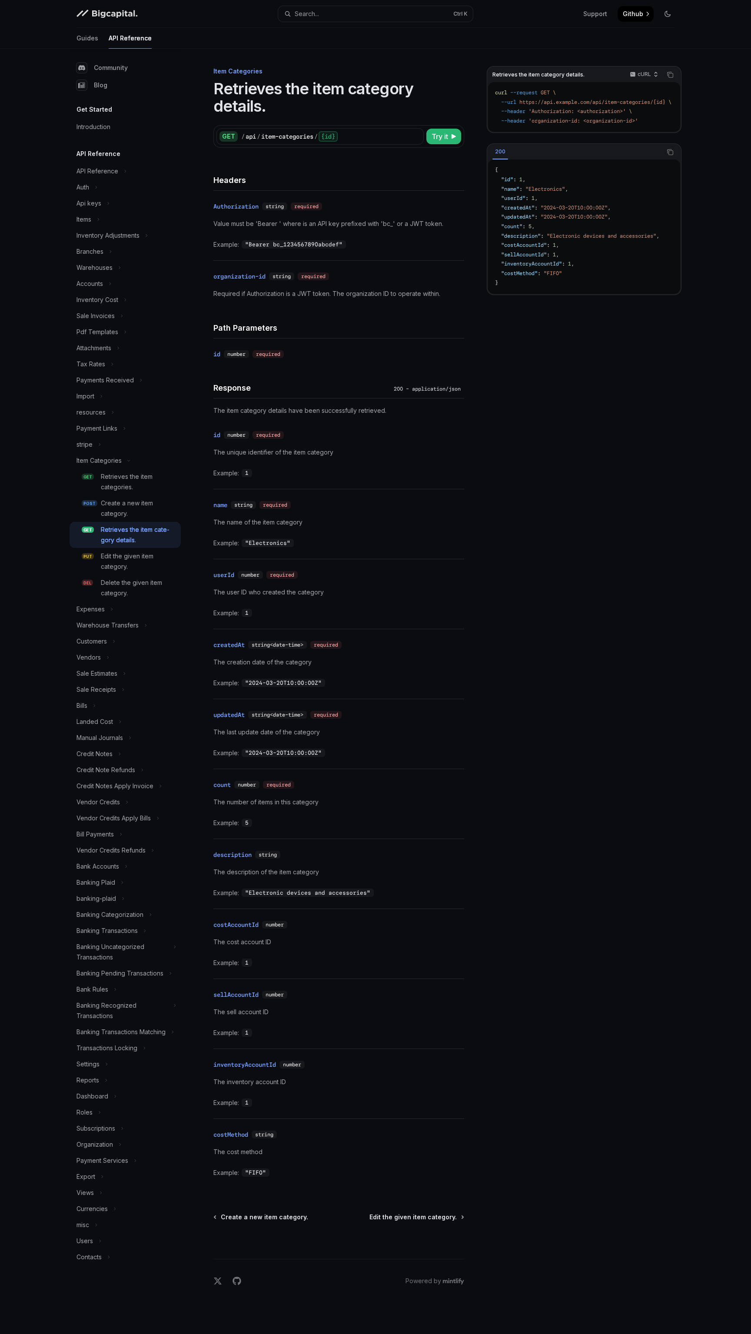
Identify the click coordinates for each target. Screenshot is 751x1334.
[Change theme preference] (668, 14)
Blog (100, 85)
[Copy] (415, 136)
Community (111, 67)
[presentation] (584, 107)
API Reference (130, 38)
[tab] (500, 151)
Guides (87, 38)
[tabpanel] (584, 226)
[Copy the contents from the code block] (670, 74)
